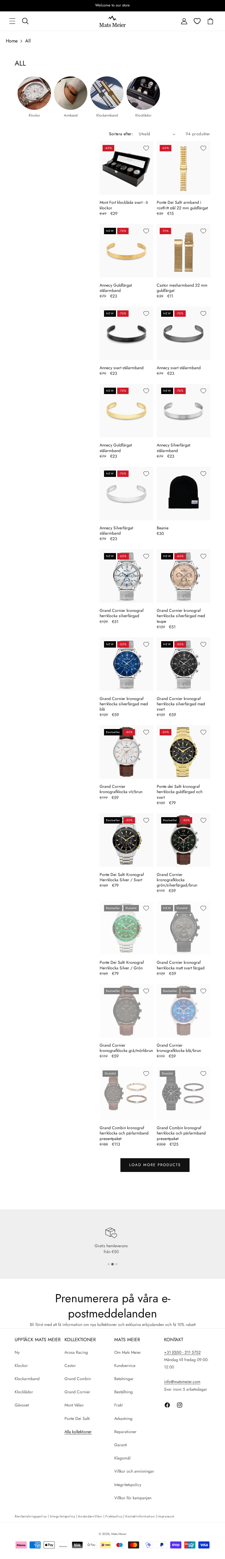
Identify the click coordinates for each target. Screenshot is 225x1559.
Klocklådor (24, 1392)
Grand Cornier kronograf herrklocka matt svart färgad (180, 965)
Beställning (123, 1392)
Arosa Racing (76, 1352)
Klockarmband (27, 1379)
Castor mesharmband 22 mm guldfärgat (182, 288)
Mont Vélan (73, 1405)
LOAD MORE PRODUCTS (155, 1165)
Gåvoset (22, 1405)
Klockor (21, 1365)
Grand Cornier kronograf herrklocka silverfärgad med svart (181, 704)
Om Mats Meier (127, 1352)
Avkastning (123, 1418)
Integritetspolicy (127, 1485)
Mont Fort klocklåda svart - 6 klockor (124, 205)
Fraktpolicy (114, 1516)
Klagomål (122, 1458)
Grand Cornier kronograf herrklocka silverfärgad (122, 613)
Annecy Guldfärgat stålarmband (116, 288)
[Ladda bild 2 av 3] (112, 1264)
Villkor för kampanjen (132, 1498)
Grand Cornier (77, 1392)
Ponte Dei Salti (77, 1418)
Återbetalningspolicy (31, 1516)
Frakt (118, 1405)
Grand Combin (77, 1379)
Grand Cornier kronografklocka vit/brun (121, 789)
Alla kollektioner (78, 1432)
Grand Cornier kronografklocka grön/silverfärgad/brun (177, 880)
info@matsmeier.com (182, 1382)
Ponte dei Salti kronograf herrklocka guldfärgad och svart (179, 792)
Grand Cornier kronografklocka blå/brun (179, 1048)
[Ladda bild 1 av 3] (109, 1264)
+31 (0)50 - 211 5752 (182, 1352)
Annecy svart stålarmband (122, 367)
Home (12, 40)
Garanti (120, 1445)
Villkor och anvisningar (134, 1471)
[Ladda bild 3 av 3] (116, 1264)
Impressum (166, 1516)
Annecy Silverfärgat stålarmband (173, 447)
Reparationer (125, 1432)
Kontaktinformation (140, 1516)
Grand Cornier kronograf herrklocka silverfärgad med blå (124, 704)
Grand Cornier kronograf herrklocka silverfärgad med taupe (181, 616)
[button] (12, 21)
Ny (17, 1352)
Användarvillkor (90, 1516)
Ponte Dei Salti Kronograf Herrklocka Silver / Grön (122, 965)
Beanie (162, 527)
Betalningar (124, 1379)
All (28, 40)
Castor (70, 1365)
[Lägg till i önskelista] (146, 148)
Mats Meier (119, 1533)
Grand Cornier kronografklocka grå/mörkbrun (126, 1048)
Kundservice (124, 1365)
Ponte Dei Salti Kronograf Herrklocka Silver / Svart (122, 877)
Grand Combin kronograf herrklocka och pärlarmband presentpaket (124, 1133)
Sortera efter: (121, 134)
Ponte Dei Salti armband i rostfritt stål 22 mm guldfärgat (182, 205)
